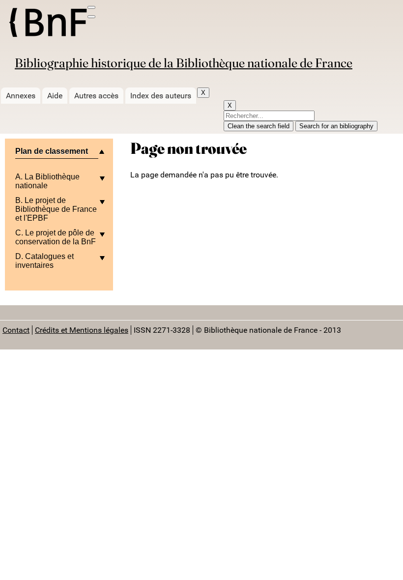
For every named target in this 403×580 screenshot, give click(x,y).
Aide (54, 95)
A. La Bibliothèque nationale (47, 181)
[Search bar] (91, 16)
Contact (15, 330)
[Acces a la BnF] (47, 24)
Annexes (20, 95)
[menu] (91, 7)
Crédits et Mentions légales (81, 330)
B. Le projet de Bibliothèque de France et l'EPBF (56, 209)
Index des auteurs (160, 95)
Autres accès (96, 95)
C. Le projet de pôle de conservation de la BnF (55, 237)
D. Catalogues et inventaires (44, 260)
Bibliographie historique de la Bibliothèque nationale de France (183, 63)
